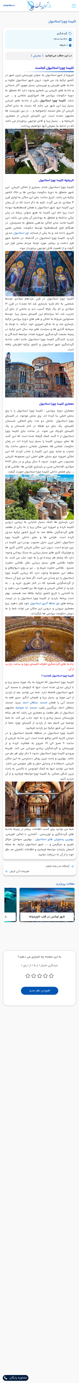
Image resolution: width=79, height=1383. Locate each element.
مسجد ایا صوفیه (26, 707)
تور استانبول (21, 233)
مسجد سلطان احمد (34, 702)
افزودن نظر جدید (39, 990)
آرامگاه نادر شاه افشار (57, 866)
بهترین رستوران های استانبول (54, 839)
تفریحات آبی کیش (19, 871)
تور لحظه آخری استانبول (45, 603)
